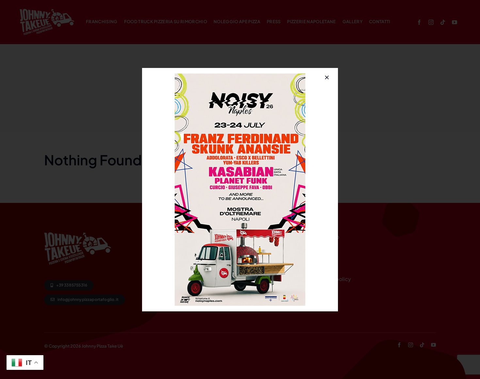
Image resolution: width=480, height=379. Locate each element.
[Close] (326, 77)
